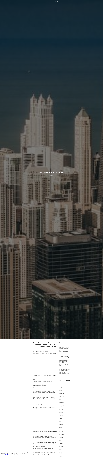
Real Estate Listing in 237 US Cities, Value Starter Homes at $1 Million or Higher (64, 364)
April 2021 (60, 430)
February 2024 (61, 399)
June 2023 (60, 408)
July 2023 (60, 406)
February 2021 (61, 431)
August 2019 (61, 450)
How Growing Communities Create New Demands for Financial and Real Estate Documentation (64, 348)
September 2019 (61, 449)
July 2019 (60, 452)
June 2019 (60, 453)
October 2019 (61, 447)
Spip (52, 1)
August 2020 (61, 437)
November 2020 (61, 434)
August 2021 (61, 427)
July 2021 (60, 428)
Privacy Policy (57, 1)
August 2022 (61, 415)
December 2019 (61, 444)
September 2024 (61, 396)
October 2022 (61, 412)
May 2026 (60, 389)
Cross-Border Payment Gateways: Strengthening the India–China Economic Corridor (64, 361)
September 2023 (61, 405)
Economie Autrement (51, 172)
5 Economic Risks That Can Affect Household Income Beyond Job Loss (64, 345)
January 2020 (61, 443)
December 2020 (61, 433)
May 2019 (60, 455)
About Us (48, 1)
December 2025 (61, 393)
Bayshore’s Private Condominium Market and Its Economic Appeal (63, 351)
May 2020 (60, 440)
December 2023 (61, 402)
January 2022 (61, 422)
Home (45, 1)
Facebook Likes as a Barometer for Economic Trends (64, 367)
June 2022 (60, 418)
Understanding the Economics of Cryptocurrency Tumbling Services (64, 373)
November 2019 (61, 446)
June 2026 (60, 387)
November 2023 (61, 403)
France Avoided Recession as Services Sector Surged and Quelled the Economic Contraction (64, 370)
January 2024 (61, 400)
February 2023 (61, 409)
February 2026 (61, 390)
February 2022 (61, 421)
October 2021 (61, 424)
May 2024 (60, 397)
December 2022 (61, 411)
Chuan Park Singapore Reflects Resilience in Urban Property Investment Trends (63, 354)
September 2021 (61, 425)
